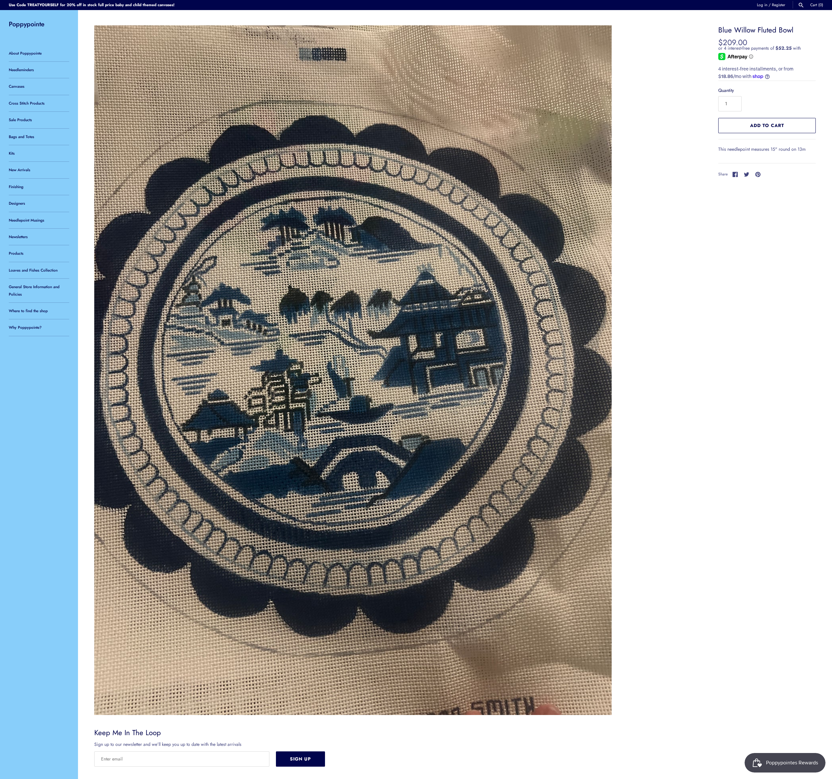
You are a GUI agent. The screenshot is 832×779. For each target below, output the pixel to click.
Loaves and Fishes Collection (33, 270)
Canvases (16, 86)
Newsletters (18, 236)
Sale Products (20, 119)
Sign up (300, 759)
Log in (762, 4)
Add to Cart (767, 125)
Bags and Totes (21, 136)
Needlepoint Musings (26, 220)
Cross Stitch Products (27, 103)
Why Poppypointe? (25, 327)
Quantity (726, 90)
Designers (17, 203)
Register (778, 4)
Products (16, 253)
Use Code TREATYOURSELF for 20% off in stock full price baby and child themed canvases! (92, 4)
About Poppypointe (25, 53)
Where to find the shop (28, 310)
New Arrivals (19, 169)
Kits (12, 153)
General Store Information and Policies (34, 290)
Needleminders (21, 69)
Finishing (16, 186)
